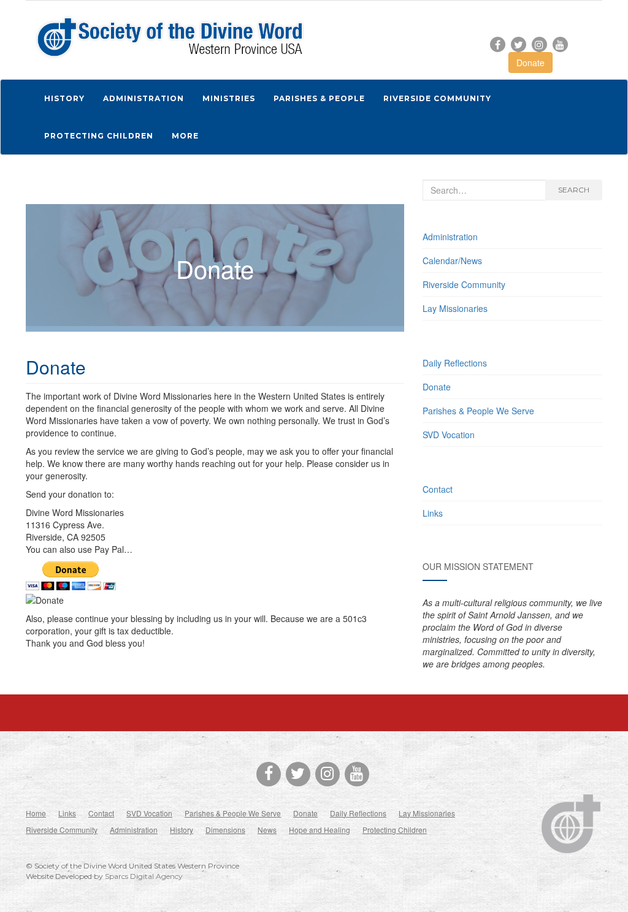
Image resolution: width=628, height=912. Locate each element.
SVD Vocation (449, 434)
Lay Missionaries (455, 308)
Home (36, 813)
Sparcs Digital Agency (144, 876)
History (181, 829)
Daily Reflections (455, 363)
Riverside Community (464, 284)
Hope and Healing (319, 829)
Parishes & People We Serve (478, 411)
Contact (438, 489)
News (267, 829)
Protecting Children (394, 829)
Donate (530, 62)
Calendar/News (452, 260)
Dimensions (225, 829)
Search (573, 189)
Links (433, 513)
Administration (450, 236)
